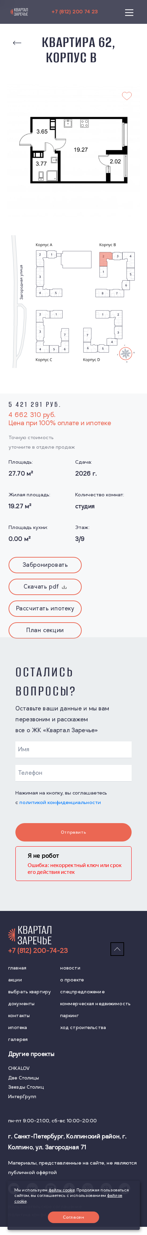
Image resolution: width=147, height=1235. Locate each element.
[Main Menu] (129, 12)
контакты (19, 1015)
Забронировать (45, 565)
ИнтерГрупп (22, 1096)
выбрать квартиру (29, 991)
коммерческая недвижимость (95, 1003)
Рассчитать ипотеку (45, 609)
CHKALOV (19, 1068)
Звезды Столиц (26, 1087)
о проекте (72, 979)
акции (15, 979)
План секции (45, 630)
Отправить (73, 832)
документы (21, 1003)
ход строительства (83, 1027)
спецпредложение (82, 991)
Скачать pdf (41, 587)
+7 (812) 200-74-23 (38, 951)
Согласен (73, 1217)
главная (17, 968)
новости (70, 968)
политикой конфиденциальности (60, 802)
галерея (18, 1039)
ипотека (17, 1027)
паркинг (69, 1015)
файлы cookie (62, 1190)
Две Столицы (23, 1077)
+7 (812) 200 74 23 (75, 11)
